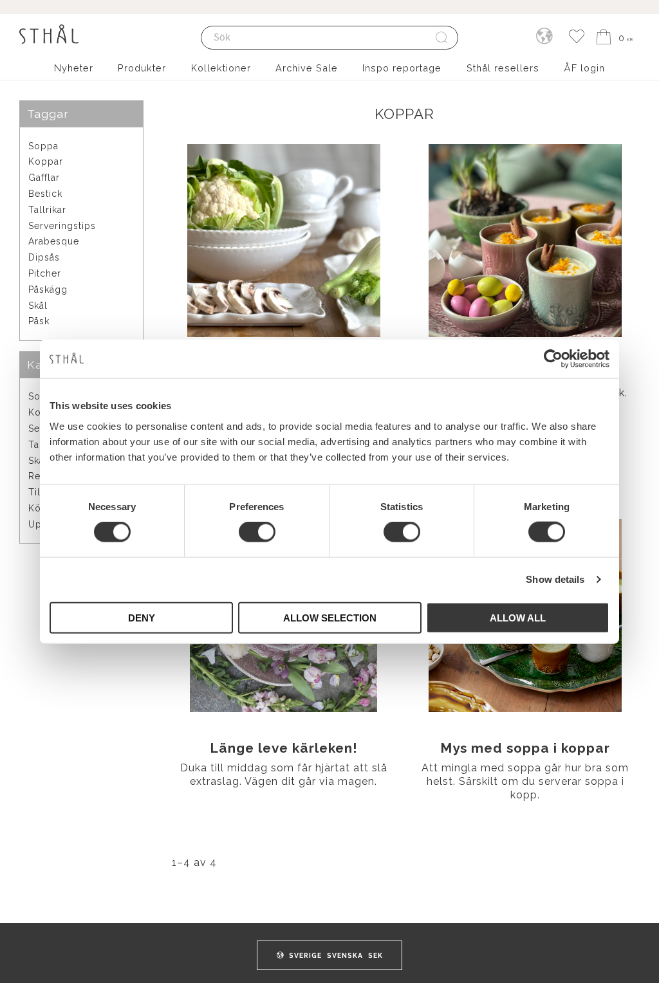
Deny (141, 617)
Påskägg (48, 289)
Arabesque (53, 241)
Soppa (43, 146)
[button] (576, 37)
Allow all (518, 617)
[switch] (257, 532)
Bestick (45, 193)
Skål (38, 305)
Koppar (45, 161)
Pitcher (44, 273)
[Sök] (442, 37)
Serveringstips (62, 226)
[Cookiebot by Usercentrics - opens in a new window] (553, 359)
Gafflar (44, 177)
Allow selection (329, 617)
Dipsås (44, 257)
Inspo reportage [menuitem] (401, 67)
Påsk (39, 321)
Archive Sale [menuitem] (306, 67)
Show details (555, 579)
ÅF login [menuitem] (584, 67)
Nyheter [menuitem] (73, 67)
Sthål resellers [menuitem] (503, 67)
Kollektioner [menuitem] (221, 67)
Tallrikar (47, 210)
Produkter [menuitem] (142, 67)
